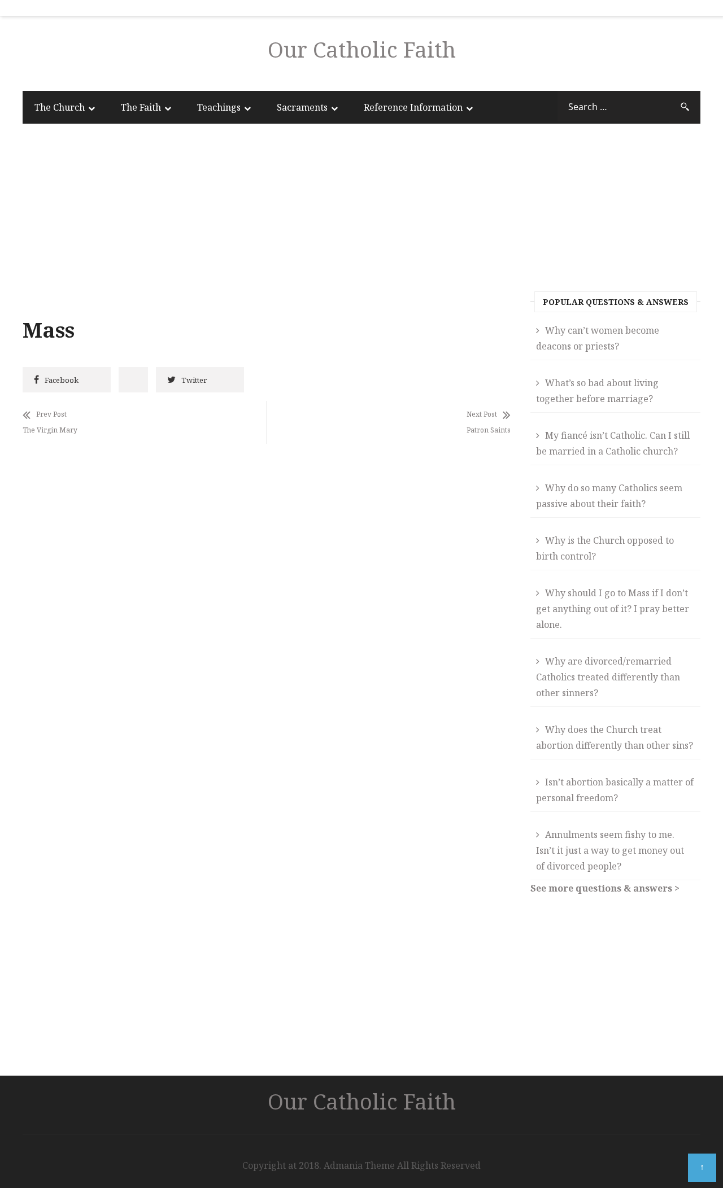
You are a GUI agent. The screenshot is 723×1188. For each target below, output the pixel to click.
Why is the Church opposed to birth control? (605, 548)
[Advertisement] (267, 223)
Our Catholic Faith (362, 49)
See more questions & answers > (605, 888)
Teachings (219, 107)
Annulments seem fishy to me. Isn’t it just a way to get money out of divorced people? (610, 850)
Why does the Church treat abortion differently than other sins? (614, 737)
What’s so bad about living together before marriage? (597, 391)
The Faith (141, 107)
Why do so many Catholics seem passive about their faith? (609, 496)
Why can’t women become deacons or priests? (597, 338)
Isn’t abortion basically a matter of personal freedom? (615, 790)
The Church (59, 107)
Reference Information (413, 107)
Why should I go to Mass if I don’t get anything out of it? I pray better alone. (612, 609)
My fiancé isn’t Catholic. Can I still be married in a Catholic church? (613, 443)
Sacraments (302, 107)
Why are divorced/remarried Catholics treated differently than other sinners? (608, 677)
